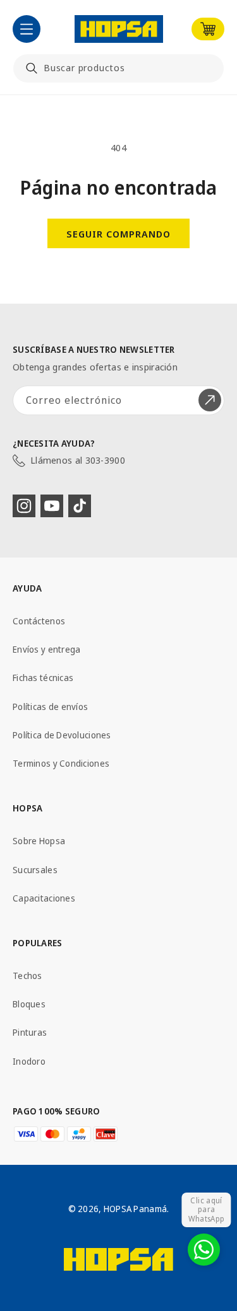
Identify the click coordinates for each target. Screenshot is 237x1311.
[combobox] (118, 68)
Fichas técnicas (43, 678)
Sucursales (35, 870)
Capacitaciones (44, 898)
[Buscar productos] (32, 68)
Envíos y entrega (46, 649)
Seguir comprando (118, 233)
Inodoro (29, 1061)
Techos (27, 976)
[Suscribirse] (210, 400)
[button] (26, 29)
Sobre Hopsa (39, 841)
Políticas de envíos (50, 707)
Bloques (29, 1004)
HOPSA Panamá (135, 1209)
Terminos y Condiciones (61, 763)
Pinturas (30, 1032)
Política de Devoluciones (62, 735)
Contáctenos (39, 621)
